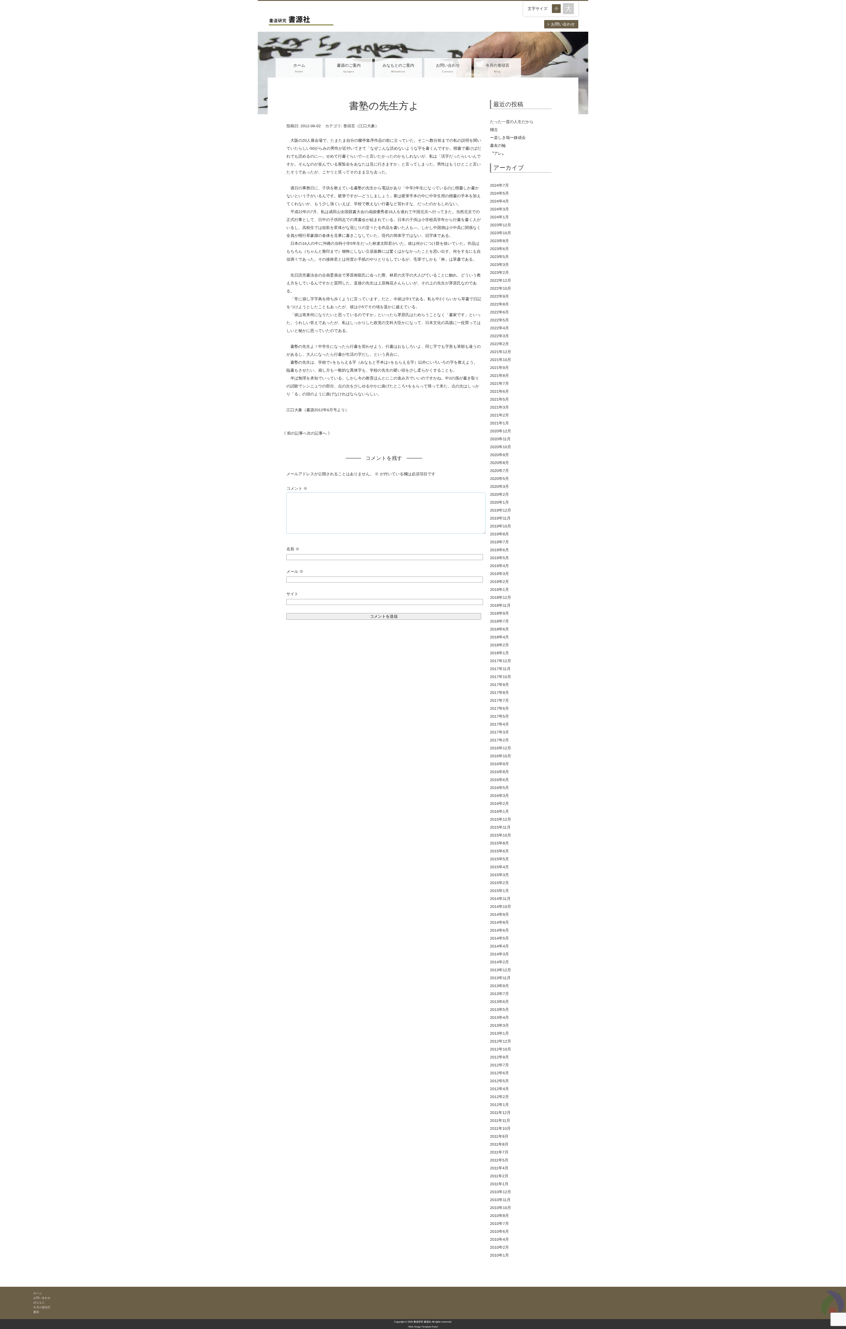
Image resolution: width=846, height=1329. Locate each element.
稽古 (532, 129)
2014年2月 (499, 962)
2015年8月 (499, 843)
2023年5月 (499, 256)
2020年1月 (499, 502)
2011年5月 (499, 1160)
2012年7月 (499, 1065)
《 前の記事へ (294, 433)
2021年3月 (499, 407)
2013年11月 (500, 978)
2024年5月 (499, 193)
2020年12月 (500, 431)
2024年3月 (499, 209)
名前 (292, 549)
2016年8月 (499, 772)
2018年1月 (499, 653)
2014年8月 (499, 922)
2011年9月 (499, 1136)
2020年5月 (499, 478)
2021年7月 (499, 383)
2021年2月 (499, 415)
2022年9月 (499, 296)
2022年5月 (499, 320)
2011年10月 (500, 1128)
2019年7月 (499, 542)
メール (294, 571)
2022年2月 (499, 344)
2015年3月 (499, 875)
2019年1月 (499, 589)
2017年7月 (499, 700)
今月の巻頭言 (497, 68)
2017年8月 (499, 692)
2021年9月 (499, 367)
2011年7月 (499, 1152)
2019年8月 (499, 534)
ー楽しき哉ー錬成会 (508, 137)
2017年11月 (500, 669)
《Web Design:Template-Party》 (423, 1326)
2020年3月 (499, 486)
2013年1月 (499, 1033)
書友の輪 (498, 145)
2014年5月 (499, 938)
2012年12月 (500, 1041)
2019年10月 (500, 526)
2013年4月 (499, 1017)
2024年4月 (499, 201)
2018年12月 (500, 597)
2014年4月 (499, 946)
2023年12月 (500, 225)
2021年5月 (499, 399)
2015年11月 (500, 827)
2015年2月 (499, 883)
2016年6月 (499, 780)
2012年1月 (499, 1104)
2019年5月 (499, 558)
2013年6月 (499, 1001)
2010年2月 (499, 1247)
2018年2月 (499, 645)
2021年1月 (499, 423)
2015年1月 (499, 890)
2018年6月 (499, 629)
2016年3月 (499, 795)
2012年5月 (499, 1081)
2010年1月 (499, 1255)
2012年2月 (499, 1097)
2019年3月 (499, 573)
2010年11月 (500, 1200)
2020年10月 (500, 447)
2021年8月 (499, 375)
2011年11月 (500, 1120)
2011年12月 (500, 1112)
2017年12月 (500, 661)
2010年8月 (499, 1215)
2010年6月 (499, 1231)
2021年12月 (500, 352)
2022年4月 (499, 328)
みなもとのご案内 (398, 68)
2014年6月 (499, 930)
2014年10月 (500, 906)
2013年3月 (499, 1025)
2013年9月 (499, 986)
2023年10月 (500, 233)
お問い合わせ (563, 24)
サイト (292, 594)
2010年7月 (499, 1223)
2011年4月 (499, 1168)
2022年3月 (499, 336)
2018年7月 (499, 621)
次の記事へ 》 (319, 433)
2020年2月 (499, 494)
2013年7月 (499, 994)
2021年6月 (499, 391)
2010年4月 (499, 1239)
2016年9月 (499, 764)
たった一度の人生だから (512, 122)
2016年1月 (499, 811)
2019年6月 (499, 550)
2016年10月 (500, 756)
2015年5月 (499, 859)
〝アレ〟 (498, 153)
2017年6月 (499, 708)
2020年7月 (499, 470)
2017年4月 (499, 724)
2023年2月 (499, 272)
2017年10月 (500, 677)
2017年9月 (499, 684)
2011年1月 (499, 1184)
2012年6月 (499, 1073)
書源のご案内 (349, 68)
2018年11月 (500, 605)
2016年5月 (499, 787)
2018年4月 (499, 637)
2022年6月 (499, 312)
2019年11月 (500, 518)
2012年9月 (499, 1057)
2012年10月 (500, 1049)
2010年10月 (500, 1208)
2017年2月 (499, 740)
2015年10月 (500, 835)
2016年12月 (500, 748)
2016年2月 (499, 803)
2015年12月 (500, 819)
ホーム (299, 68)
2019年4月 (499, 566)
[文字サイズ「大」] (568, 8)
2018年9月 (499, 613)
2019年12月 (500, 510)
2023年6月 (499, 249)
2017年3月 (499, 732)
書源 (36, 1312)
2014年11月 (500, 898)
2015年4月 (499, 867)
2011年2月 (499, 1176)
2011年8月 (499, 1144)
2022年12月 (500, 280)
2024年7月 (499, 185)
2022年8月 (499, 304)
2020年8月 (499, 463)
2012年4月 (499, 1089)
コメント (296, 488)
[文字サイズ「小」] (557, 8)
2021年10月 (500, 360)
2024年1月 (499, 217)
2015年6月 (499, 851)
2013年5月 (499, 1009)
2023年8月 (499, 241)
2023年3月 (499, 264)
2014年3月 (499, 954)
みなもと (39, 1302)
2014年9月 (499, 914)
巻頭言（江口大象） (361, 126)
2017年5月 (499, 716)
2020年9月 (499, 455)
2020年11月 (500, 439)
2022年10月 (500, 288)
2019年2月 (499, 581)
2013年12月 (500, 970)
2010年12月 (500, 1192)
